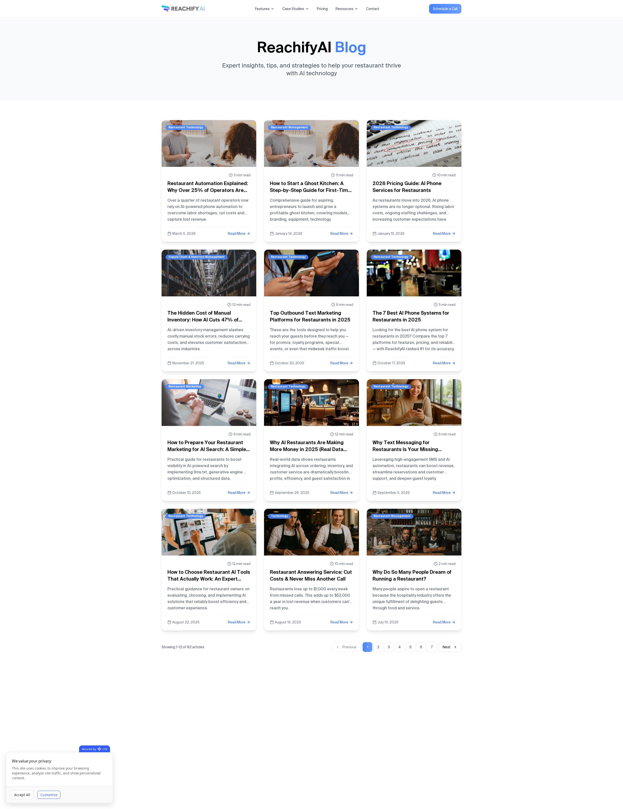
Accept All (22, 794)
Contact (372, 9)
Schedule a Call (445, 9)
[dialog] (59, 777)
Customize (48, 794)
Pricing (322, 9)
